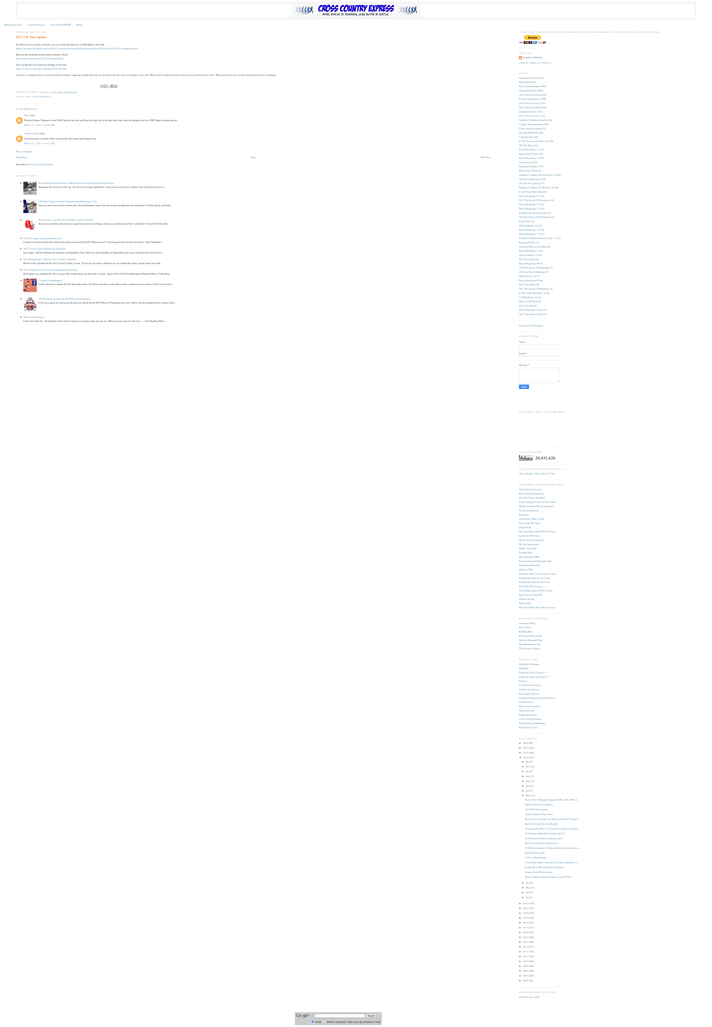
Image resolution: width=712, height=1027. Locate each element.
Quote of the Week (528, 301)
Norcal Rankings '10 (529, 204)
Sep (528, 776)
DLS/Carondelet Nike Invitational (536, 506)
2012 (526, 951)
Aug (528, 781)
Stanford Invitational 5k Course (535, 582)
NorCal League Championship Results (42, 238)
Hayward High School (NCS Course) (537, 531)
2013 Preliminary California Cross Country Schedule (49, 259)
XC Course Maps (527, 284)
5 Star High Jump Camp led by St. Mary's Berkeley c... (552, 862)
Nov (528, 766)
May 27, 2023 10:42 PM (39, 143)
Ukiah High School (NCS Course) (536, 590)
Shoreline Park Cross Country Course (537, 573)
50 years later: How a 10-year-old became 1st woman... (552, 828)
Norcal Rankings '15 (529, 250)
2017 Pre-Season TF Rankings (534, 288)
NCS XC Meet (526, 145)
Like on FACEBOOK (60, 24)
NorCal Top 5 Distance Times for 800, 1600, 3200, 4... (552, 799)
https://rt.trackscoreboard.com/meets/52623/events (41, 68)
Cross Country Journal (530, 719)
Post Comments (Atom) (41, 164)
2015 (526, 937)
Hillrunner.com (526, 710)
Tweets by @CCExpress (531, 325)
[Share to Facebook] (112, 86)
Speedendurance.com (529, 644)
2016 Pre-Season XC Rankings (534, 217)
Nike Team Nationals (529, 706)
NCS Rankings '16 (528, 225)
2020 (526, 913)
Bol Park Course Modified (532, 497)
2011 (526, 956)
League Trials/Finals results (538, 872)
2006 (526, 980)
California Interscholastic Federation (537, 698)
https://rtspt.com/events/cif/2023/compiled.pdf (39, 58)
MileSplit (524, 668)
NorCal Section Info (535, 852)
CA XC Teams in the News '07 (534, 141)
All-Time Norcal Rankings (532, 271)
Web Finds (524, 82)
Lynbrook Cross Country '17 (533, 672)
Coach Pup (524, 221)
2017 (526, 927)
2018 (526, 922)
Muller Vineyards (528, 548)
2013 (526, 946)
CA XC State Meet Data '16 (532, 293)
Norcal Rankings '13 (529, 208)
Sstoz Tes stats (526, 305)
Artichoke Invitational (530, 489)
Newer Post (21, 157)
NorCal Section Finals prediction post (544, 838)
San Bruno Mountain (529, 565)
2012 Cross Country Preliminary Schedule (44, 248)
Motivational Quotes (33, 317)
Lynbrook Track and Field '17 (533, 676)
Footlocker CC (526, 702)
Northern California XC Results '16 (536, 187)
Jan (528, 897)
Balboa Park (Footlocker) (531, 493)
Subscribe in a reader (529, 996)
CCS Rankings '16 (528, 297)
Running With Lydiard (530, 635)
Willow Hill (525, 603)
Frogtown (524, 514)
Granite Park (525, 527)
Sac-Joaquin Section (529, 693)
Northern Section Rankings (532, 213)
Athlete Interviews (13, 24)
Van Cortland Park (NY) (531, 594)
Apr (528, 882)
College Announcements (531, 124)
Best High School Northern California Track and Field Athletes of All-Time (76, 183)
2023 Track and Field (38, 97)
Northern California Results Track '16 (537, 175)
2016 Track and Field (529, 94)
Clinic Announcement (530, 128)
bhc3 (26, 115)
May (528, 795)
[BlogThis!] (105, 86)
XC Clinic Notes (527, 259)
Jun (528, 790)
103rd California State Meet (539, 814)
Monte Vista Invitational (531, 540)
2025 (526, 747)
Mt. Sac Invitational (529, 544)
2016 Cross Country (529, 103)
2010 (526, 961)
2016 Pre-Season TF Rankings (534, 267)
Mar (528, 887)
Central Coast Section (530, 685)
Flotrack (523, 681)
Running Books (527, 242)
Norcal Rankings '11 (529, 149)
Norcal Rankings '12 (529, 158)
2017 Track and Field (529, 107)
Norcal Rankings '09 (529, 263)
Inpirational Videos (528, 153)
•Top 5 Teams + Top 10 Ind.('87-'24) (537, 473)
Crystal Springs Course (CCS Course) (537, 502)
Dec (528, 761)
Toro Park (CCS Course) (531, 586)
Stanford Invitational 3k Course (535, 578)
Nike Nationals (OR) (529, 556)
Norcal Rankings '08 (529, 280)
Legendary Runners (529, 166)
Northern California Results (532, 120)
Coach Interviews (36, 24)
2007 (526, 975)
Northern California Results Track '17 (537, 238)
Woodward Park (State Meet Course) (537, 607)
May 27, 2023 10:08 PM (39, 125)
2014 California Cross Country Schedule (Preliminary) (50, 269)
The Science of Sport (529, 648)
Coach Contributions (529, 98)
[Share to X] (109, 86)
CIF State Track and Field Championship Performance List (68, 201)
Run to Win (525, 627)
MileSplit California (529, 664)
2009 (526, 966)
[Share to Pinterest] (116, 86)
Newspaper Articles (528, 78)
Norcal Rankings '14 (529, 229)
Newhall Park (525, 552)
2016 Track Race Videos (531, 309)
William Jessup (526, 599)
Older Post (485, 157)
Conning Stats (526, 137)
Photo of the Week (528, 170)
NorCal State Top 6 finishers (539, 804)
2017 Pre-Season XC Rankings (534, 200)
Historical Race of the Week (533, 246)
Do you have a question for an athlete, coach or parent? (66, 219)
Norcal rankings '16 (528, 255)
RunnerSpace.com (528, 727)
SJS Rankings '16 (527, 276)
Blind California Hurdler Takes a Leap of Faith (548, 876)
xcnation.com (526, 162)
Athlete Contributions (530, 179)
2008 (526, 970)
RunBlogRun (526, 631)
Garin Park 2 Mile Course (531, 518)
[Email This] (101, 86)
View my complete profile (535, 63)
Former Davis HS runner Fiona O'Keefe (544, 867)
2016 (526, 932)
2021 (526, 908)
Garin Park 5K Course (530, 523)
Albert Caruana (31, 133)
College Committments (50, 280)
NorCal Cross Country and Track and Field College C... (552, 819)
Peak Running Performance (532, 723)
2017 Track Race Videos (531, 314)
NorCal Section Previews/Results (541, 823)
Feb (528, 892)
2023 (526, 757)
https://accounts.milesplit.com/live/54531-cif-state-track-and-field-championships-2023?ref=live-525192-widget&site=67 (77, 48)
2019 (526, 917)
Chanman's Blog (527, 623)
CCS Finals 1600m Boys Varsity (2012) (544, 833)
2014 (526, 942)
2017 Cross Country (529, 115)
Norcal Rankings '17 (529, 233)
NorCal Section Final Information (541, 843)
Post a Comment (24, 151)
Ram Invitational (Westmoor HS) (535, 561)
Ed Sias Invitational (529, 510)
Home (80, 24)
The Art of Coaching (529, 183)
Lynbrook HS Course (529, 535)
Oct (528, 771)
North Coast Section (529, 689)
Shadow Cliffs (526, 569)
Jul (527, 785)
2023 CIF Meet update (31, 37)
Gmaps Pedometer (528, 714)
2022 (526, 903)
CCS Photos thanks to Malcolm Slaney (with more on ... (553, 848)
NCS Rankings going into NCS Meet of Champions (64, 298)
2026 (526, 743)
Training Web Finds (529, 132)
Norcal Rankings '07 (529, 196)
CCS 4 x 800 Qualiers (536, 857)
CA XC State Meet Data (531, 191)
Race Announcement (529, 86)
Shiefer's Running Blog (530, 640)
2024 (526, 752)
